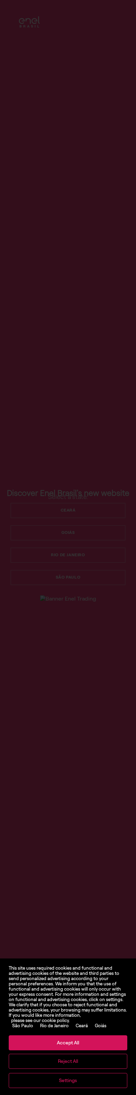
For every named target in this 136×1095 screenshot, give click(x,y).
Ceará (82, 1025)
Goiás (100, 1025)
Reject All (68, 1061)
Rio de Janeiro (54, 1025)
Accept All (68, 1043)
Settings (68, 1080)
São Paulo (22, 1025)
